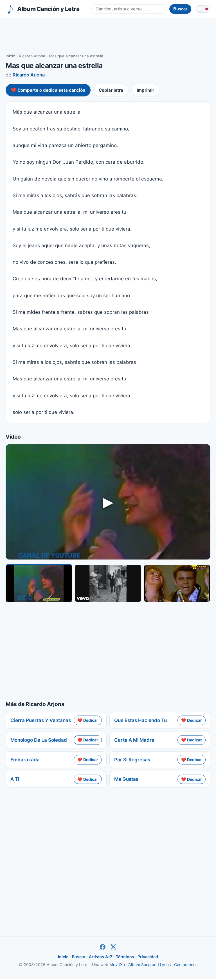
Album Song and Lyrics (149, 964)
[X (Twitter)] (113, 947)
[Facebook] (102, 947)
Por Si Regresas (132, 760)
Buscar (79, 956)
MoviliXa (117, 964)
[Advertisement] (108, 35)
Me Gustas (126, 779)
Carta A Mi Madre (134, 740)
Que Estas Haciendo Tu (140, 720)
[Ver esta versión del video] (39, 583)
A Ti (14, 779)
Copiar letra (111, 90)
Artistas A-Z (100, 956)
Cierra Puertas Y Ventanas (40, 720)
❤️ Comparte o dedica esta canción (48, 90)
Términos (125, 956)
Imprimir (145, 90)
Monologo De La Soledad (38, 740)
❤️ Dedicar (87, 720)
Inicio (10, 56)
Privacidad (148, 956)
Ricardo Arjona (32, 56)
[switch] (203, 9)
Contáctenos (185, 964)
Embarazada (25, 760)
